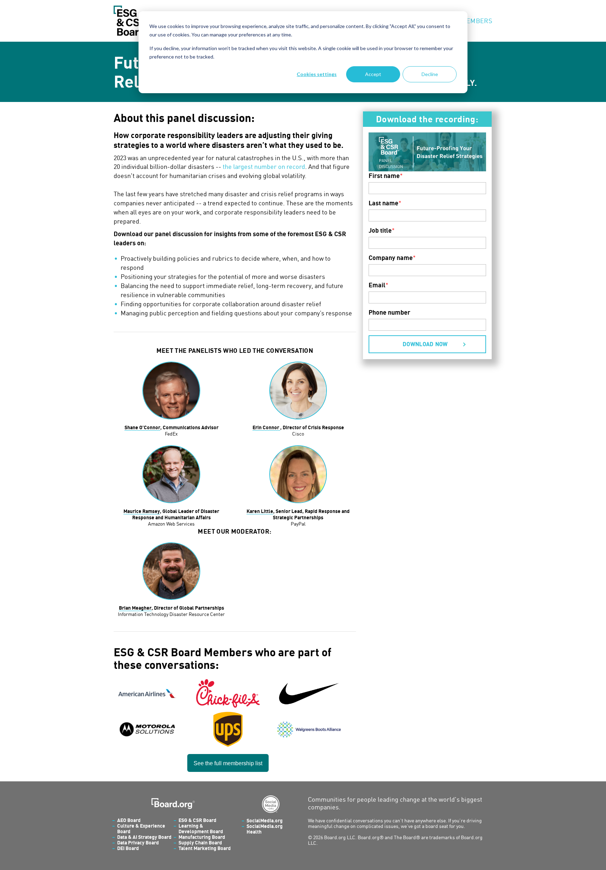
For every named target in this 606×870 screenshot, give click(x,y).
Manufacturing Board (202, 837)
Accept (373, 74)
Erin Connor (266, 427)
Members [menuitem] (476, 21)
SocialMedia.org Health (265, 829)
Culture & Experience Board (141, 828)
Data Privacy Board (138, 842)
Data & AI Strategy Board (144, 837)
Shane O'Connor (142, 427)
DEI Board (128, 848)
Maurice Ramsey (141, 511)
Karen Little (260, 511)
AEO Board (129, 820)
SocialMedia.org (265, 820)
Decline (430, 74)
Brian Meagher (135, 608)
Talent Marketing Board (205, 848)
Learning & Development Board (201, 828)
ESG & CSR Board (197, 820)
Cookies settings (317, 74)
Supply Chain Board (200, 842)
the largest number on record (264, 166)
